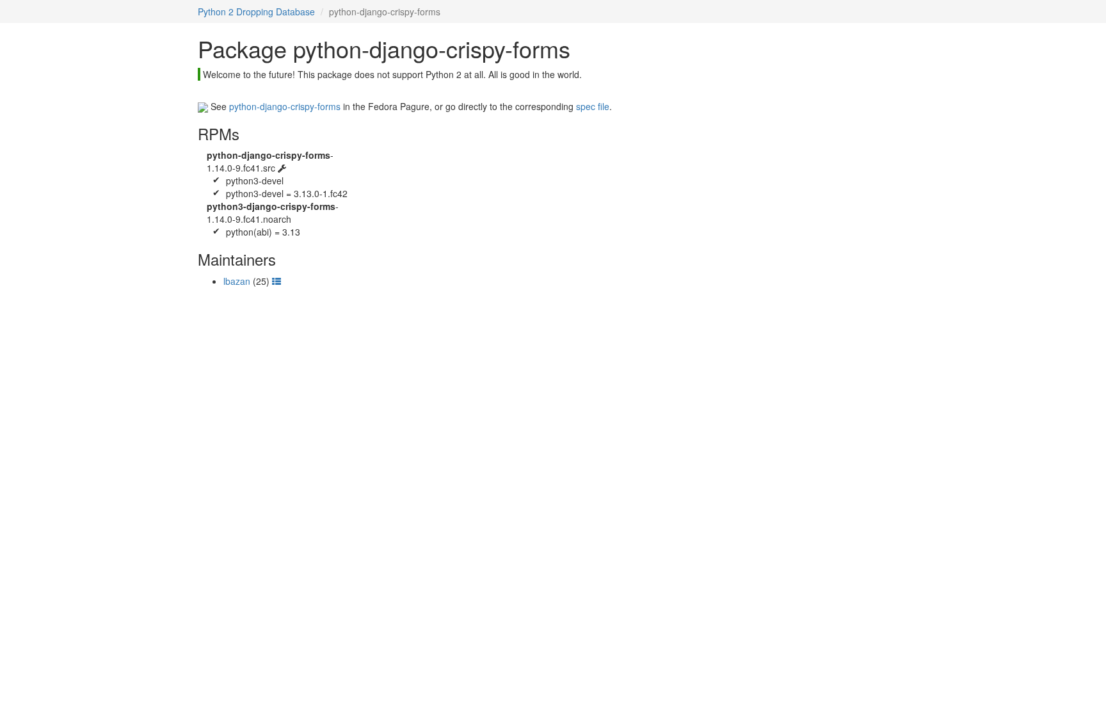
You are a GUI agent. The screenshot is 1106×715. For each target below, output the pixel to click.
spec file (592, 106)
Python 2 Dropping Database (256, 11)
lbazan (236, 281)
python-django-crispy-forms (285, 106)
